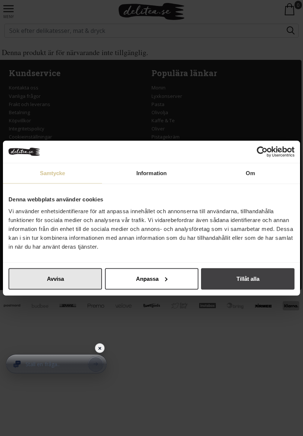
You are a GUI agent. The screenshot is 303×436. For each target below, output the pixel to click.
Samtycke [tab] (52, 173)
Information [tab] (151, 173)
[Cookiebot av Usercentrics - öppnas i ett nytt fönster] (262, 151)
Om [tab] (250, 173)
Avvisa (55, 278)
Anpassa (147, 278)
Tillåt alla (247, 278)
